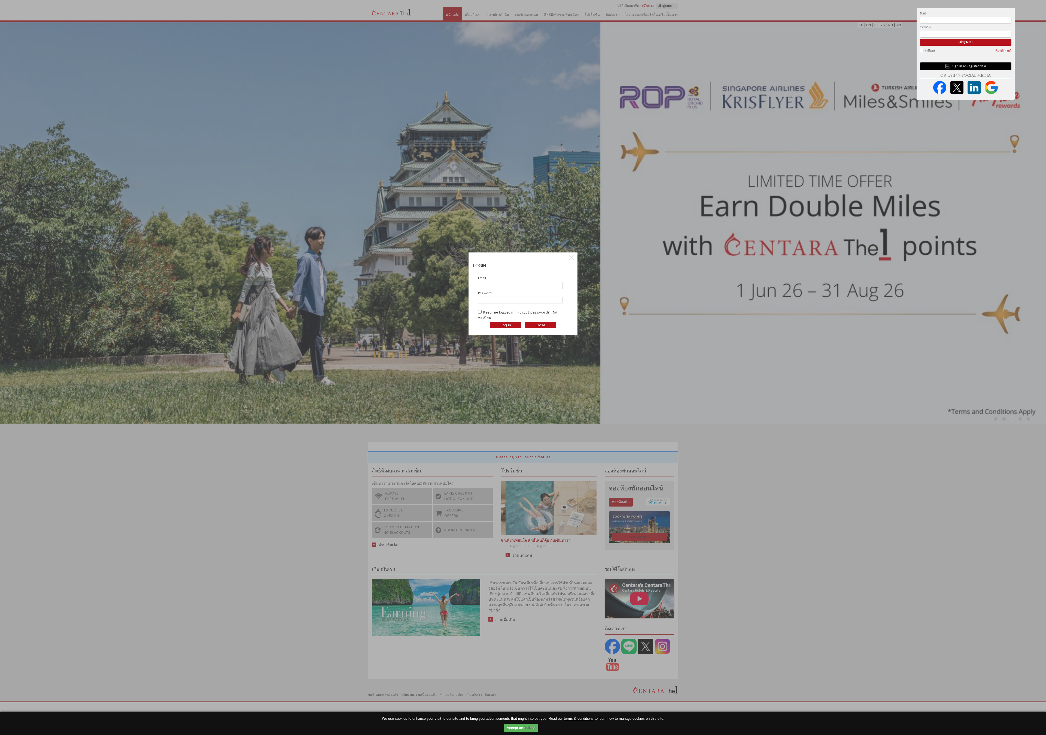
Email (482, 278)
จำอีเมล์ (930, 50)
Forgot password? (534, 312)
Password (485, 293)
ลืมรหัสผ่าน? (1003, 50)
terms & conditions (579, 718)
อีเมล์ (923, 13)
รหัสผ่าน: (926, 27)
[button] (571, 258)
